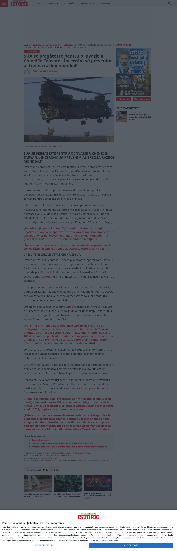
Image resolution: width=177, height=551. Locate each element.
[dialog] (88, 530)
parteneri (15, 527)
